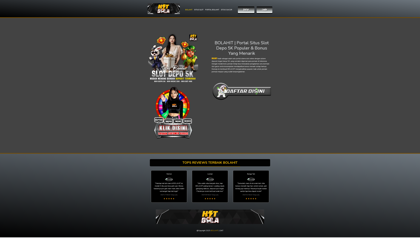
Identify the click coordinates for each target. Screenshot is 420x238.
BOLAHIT (188, 10)
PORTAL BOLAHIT (212, 10)
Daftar (246, 9)
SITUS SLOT (198, 10)
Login (264, 9)
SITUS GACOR (226, 10)
